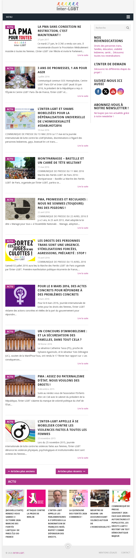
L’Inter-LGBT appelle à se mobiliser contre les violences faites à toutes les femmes (62, 428)
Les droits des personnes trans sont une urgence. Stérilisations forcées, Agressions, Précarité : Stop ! (62, 247)
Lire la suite (83, 55)
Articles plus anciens (23, 471)
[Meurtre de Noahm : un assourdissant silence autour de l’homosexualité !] (99, 498)
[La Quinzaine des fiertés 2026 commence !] (78, 498)
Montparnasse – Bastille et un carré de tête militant (61, 160)
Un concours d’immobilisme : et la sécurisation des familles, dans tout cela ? (62, 335)
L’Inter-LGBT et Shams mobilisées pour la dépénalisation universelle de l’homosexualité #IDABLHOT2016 (61, 117)
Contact (125, 553)
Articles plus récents (70, 471)
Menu (9, 17)
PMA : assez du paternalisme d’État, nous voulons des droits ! (61, 380)
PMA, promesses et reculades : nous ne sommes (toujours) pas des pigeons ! (62, 203)
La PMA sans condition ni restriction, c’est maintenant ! (59, 31)
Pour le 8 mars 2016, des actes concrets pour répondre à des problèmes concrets (62, 290)
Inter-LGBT (18, 553)
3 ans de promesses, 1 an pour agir (62, 70)
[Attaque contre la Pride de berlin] (36, 498)
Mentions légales (108, 553)
